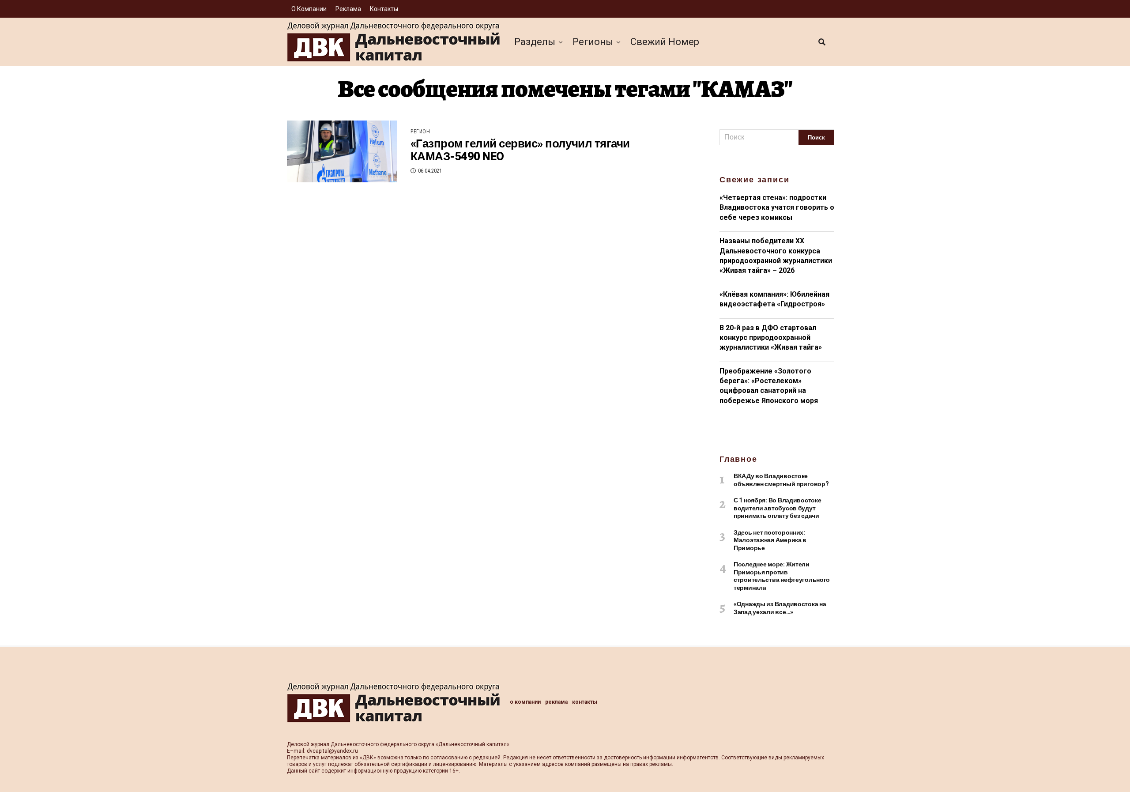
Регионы (593, 41)
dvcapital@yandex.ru (332, 751)
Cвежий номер (664, 41)
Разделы (534, 41)
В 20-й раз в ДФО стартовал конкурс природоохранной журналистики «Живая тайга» (770, 338)
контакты (384, 8)
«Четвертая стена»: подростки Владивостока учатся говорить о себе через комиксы (776, 207)
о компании (309, 8)
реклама (348, 8)
